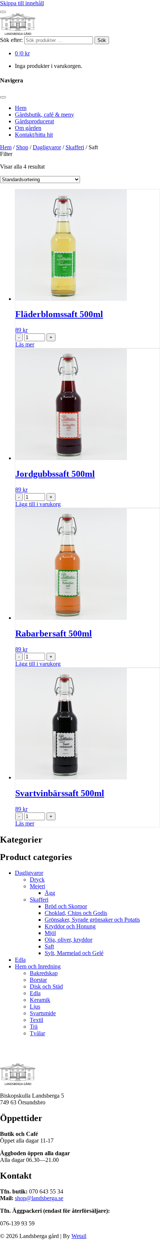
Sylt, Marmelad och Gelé (74, 953)
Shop (22, 147)
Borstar (38, 980)
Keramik (40, 1000)
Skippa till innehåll (22, 3)
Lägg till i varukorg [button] (38, 504)
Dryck (37, 879)
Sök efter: (11, 40)
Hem (20, 108)
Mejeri (37, 886)
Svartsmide (43, 1013)
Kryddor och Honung (70, 926)
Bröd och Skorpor (66, 906)
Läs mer (24, 344)
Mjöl (50, 933)
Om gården (28, 128)
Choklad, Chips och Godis (76, 913)
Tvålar (37, 1033)
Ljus (35, 1006)
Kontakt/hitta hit (34, 134)
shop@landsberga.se (39, 1198)
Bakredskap (44, 973)
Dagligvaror (47, 147)
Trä (34, 1026)
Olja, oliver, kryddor (68, 940)
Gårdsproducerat (34, 121)
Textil (36, 1020)
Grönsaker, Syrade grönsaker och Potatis (92, 919)
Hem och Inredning (38, 966)
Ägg (50, 893)
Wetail (78, 1235)
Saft (49, 946)
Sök (101, 40)
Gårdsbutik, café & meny (44, 114)
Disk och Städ (46, 986)
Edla (20, 960)
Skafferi (74, 147)
